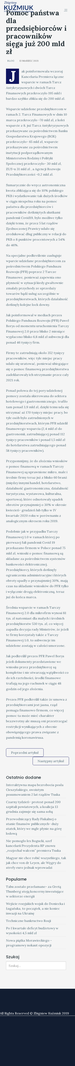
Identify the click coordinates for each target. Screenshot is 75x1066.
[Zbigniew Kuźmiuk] (19, 7)
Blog (10, 60)
